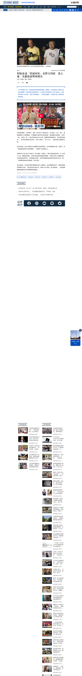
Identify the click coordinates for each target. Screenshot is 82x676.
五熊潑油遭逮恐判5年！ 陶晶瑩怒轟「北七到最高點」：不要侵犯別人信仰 (28, 10)
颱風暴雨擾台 (18, 7)
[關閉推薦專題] (80, 330)
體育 (45, 7)
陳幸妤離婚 (11, 7)
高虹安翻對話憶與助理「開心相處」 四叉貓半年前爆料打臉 (36, 195)
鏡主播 (61, 10)
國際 (29, 7)
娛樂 (48, 7)
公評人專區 (56, 10)
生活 (41, 7)
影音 (5, 7)
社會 (37, 7)
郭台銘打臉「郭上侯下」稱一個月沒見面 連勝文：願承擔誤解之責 (38, 188)
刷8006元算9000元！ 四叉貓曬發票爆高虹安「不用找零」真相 (37, 191)
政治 (25, 7)
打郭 (20, 92)
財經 (33, 7)
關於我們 (66, 10)
